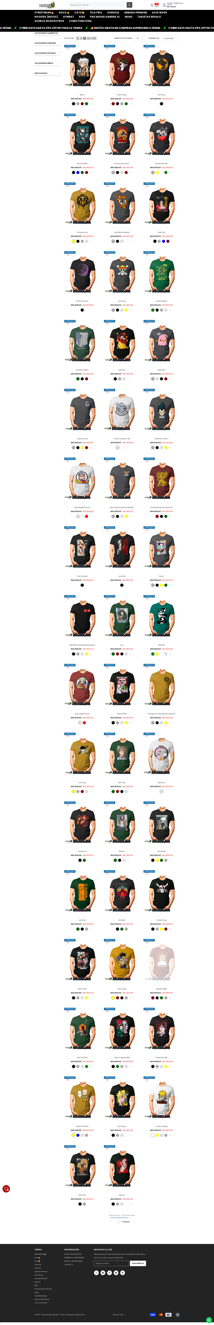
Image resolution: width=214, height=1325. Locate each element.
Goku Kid (121, 370)
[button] (77, 38)
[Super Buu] (161, 756)
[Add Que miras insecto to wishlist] (147, 392)
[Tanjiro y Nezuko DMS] (122, 1031)
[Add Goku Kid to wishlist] (107, 323)
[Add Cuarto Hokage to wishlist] (147, 1080)
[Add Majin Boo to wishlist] (147, 323)
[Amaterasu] (82, 824)
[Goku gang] (122, 962)
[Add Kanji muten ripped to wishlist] (107, 186)
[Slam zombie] (82, 1031)
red (86, 516)
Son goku (161, 95)
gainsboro (122, 172)
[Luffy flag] (122, 274)
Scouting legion (82, 370)
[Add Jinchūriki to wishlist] (107, 530)
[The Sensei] (161, 824)
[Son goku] (161, 68)
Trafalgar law (82, 232)
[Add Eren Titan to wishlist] (107, 736)
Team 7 (161, 576)
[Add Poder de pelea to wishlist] (147, 254)
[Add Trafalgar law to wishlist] (68, 186)
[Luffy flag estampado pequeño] (122, 481)
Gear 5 (82, 95)
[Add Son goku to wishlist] (147, 48)
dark (126, 447)
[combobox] (98, 5)
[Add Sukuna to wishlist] (107, 1148)
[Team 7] (161, 549)
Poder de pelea (161, 301)
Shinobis (161, 645)
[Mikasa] (122, 824)
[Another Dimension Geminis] (161, 481)
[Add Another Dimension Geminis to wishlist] (147, 461)
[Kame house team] (122, 137)
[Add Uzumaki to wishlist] (68, 873)
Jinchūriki (122, 576)
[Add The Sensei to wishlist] (147, 805)
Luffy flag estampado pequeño (122, 507)
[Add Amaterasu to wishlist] (68, 805)
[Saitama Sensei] (82, 1099)
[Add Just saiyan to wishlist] (107, 1080)
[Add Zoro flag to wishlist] (68, 736)
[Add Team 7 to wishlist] (147, 530)
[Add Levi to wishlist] (107, 598)
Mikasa (122, 851)
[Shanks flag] (161, 893)
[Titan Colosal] (82, 549)
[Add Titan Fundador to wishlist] (68, 254)
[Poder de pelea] (161, 274)
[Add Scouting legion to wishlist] (68, 323)
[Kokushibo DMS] (161, 1031)
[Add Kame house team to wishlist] (107, 117)
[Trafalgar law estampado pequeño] (161, 687)
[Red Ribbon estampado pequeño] (82, 618)
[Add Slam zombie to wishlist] (68, 1011)
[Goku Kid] (122, 343)
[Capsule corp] (82, 412)
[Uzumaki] (82, 893)
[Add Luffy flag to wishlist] (107, 254)
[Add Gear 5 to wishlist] (68, 48)
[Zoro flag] (82, 756)
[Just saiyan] (122, 1099)
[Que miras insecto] (161, 412)
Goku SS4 (161, 232)
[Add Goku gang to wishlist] (107, 942)
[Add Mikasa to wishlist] (107, 805)
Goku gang (121, 989)
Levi (121, 645)
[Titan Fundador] (82, 274)
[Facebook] (96, 1272)
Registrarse (178, 3)
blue (78, 172)
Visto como (69, 38)
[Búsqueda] (100, 5)
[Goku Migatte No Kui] (82, 481)
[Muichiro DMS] (82, 137)
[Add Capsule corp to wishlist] (68, 392)
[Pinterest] (109, 1272)
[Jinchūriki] (122, 549)
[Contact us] (209, 1320)
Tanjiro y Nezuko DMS (122, 1057)
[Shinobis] (161, 618)
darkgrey (78, 104)
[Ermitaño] (122, 893)
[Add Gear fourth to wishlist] (68, 942)
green (153, 310)
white (161, 172)
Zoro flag (82, 782)
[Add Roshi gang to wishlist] (107, 48)
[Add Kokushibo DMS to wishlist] (147, 1011)
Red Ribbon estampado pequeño (82, 645)
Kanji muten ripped (121, 232)
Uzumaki (82, 920)
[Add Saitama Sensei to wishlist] (68, 1080)
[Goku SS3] (82, 1168)
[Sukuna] (122, 1168)
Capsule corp (82, 439)
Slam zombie (82, 1057)
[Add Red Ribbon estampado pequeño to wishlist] (68, 598)
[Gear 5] (82, 68)
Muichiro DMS (82, 163)
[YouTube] (122, 1272)
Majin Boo (161, 370)
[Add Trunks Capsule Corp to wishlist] (107, 392)
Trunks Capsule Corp (122, 439)
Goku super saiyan (82, 714)
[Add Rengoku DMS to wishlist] (147, 942)
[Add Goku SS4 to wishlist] (147, 186)
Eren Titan (122, 782)
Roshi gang (121, 95)
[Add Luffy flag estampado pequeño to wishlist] (107, 461)
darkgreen (86, 104)
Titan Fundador (82, 301)
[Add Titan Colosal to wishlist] (68, 530)
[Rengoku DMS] (161, 962)
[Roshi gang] (122, 68)
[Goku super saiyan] (82, 687)
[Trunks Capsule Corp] (122, 412)
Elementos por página (123, 38)
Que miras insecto (161, 439)
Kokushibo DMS (161, 1057)
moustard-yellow (157, 172)
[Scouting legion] (82, 343)
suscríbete (138, 1263)
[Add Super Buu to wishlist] (147, 736)
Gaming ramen (161, 163)
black (73, 104)
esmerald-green (166, 172)
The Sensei (161, 851)
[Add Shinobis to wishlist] (147, 598)
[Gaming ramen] (161, 137)
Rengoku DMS (161, 989)
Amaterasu (82, 851)
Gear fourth (82, 989)
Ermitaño (121, 920)
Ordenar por (154, 38)
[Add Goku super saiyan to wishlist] (68, 667)
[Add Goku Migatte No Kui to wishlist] (68, 461)
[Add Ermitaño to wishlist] (107, 873)
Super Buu (161, 782)
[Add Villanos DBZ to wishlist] (107, 667)
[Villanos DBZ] (122, 687)
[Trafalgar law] (82, 205)
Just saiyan (122, 1126)
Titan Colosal (82, 576)
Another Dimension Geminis (161, 507)
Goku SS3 (82, 1195)
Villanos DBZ (122, 714)
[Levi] (122, 618)
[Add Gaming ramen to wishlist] (147, 117)
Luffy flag (122, 301)
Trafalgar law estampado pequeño (161, 714)
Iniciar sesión (169, 3)
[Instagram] (103, 1272)
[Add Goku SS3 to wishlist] (68, 1148)
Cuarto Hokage (161, 1126)
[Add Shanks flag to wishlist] (147, 873)
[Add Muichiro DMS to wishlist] (68, 117)
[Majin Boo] (161, 343)
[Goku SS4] (161, 205)
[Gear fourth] (82, 962)
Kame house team (121, 163)
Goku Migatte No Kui (82, 507)
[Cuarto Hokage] (161, 1099)
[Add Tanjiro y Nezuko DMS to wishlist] (107, 1011)
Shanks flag (161, 920)
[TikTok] (116, 1272)
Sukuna (122, 1195)
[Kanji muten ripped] (122, 205)
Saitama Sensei (82, 1126)
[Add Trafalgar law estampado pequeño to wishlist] (147, 667)
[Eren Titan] (122, 756)
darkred (82, 104)
